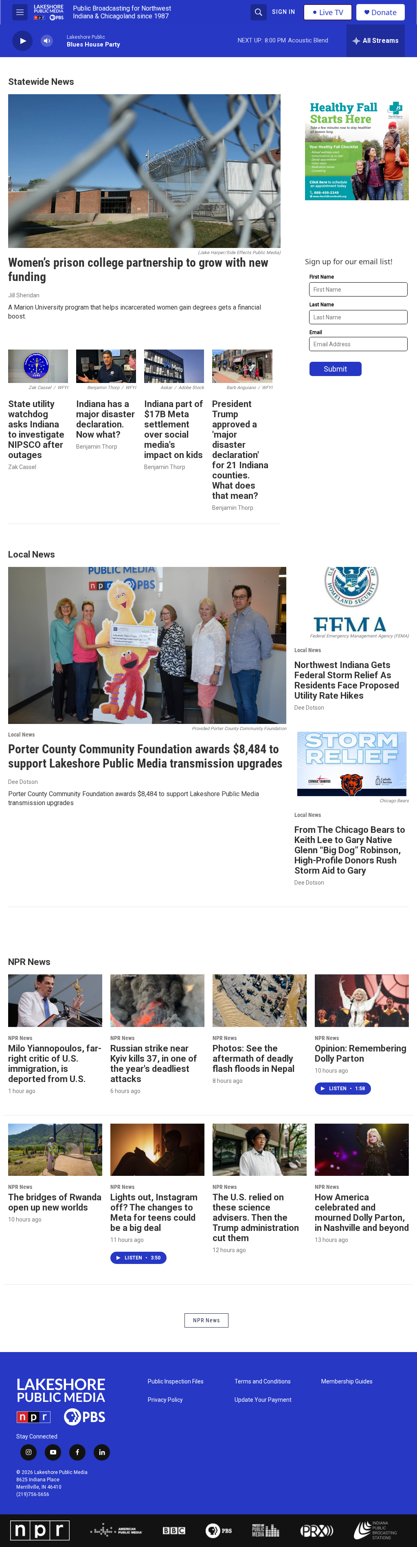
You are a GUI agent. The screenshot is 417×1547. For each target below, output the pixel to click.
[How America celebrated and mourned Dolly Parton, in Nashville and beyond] (362, 1150)
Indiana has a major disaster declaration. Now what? (105, 419)
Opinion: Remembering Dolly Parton (360, 1053)
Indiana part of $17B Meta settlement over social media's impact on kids (173, 429)
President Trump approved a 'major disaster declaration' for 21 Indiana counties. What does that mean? (240, 450)
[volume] (47, 41)
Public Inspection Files (176, 1382)
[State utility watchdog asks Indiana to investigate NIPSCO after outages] (38, 366)
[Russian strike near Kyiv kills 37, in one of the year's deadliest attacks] (157, 1000)
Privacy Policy (165, 1400)
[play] (22, 41)
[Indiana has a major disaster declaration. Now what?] (106, 366)
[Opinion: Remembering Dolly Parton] (362, 1000)
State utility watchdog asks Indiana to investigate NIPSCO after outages (36, 429)
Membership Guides (347, 1382)
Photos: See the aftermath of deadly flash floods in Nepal (253, 1058)
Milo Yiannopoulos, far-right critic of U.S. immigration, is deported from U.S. (54, 1063)
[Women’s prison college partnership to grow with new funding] (144, 171)
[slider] (60, 40)
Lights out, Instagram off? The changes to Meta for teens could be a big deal (154, 1212)
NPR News (20, 1038)
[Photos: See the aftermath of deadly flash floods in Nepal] (260, 1000)
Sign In (283, 12)
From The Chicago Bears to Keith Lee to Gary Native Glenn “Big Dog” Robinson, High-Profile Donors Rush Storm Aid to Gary (349, 850)
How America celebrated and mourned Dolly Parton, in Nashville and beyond (362, 1212)
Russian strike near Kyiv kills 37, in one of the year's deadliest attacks (153, 1063)
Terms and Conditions (263, 1382)
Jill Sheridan (24, 295)
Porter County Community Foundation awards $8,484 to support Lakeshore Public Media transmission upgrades (145, 756)
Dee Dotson (23, 782)
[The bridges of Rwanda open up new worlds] (55, 1150)
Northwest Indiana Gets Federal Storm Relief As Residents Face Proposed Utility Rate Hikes (346, 680)
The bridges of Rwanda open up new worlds (54, 1202)
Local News (21, 734)
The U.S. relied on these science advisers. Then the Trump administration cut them (256, 1217)
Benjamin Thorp (96, 446)
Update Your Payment (263, 1400)
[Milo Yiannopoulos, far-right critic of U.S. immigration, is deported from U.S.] (55, 1000)
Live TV (331, 12)
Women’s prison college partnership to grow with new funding (138, 269)
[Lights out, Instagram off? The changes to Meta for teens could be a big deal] (157, 1150)
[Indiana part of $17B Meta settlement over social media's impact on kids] (174, 366)
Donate (384, 12)
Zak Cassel (22, 467)
